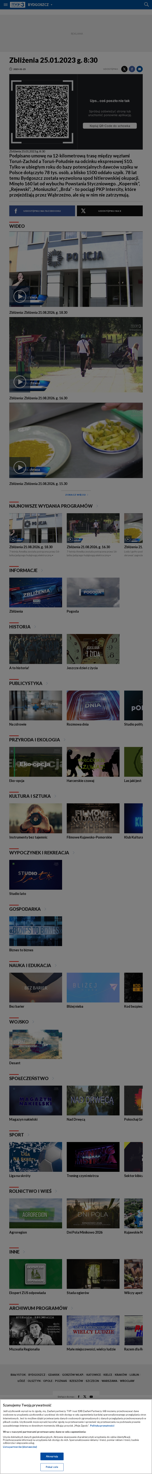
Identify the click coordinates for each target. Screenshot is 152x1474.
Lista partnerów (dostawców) (20, 1446)
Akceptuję (52, 1456)
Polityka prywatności (102, 1425)
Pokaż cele (52, 1466)
